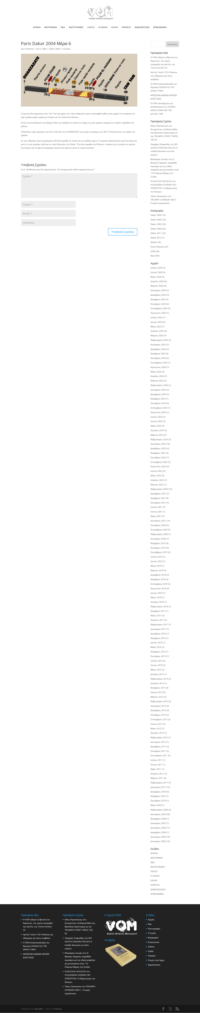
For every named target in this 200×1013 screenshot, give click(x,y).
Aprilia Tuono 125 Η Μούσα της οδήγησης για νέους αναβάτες (164, 76)
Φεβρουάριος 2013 (159, 701)
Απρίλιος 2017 (157, 620)
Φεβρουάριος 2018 (159, 606)
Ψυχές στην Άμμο (156, 960)
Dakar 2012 (156, 237)
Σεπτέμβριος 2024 (159, 362)
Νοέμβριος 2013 (158, 687)
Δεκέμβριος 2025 (158, 294)
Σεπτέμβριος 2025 (159, 308)
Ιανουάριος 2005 (158, 827)
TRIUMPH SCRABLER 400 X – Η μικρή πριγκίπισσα (80, 990)
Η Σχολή (152, 933)
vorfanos (29, 48)
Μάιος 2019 (156, 565)
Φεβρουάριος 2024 (159, 385)
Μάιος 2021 (156, 516)
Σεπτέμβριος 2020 (159, 529)
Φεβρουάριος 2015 (159, 678)
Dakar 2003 (156, 215)
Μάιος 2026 (156, 276)
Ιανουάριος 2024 (158, 389)
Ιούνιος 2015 (156, 665)
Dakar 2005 (156, 224)
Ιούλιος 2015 (156, 660)
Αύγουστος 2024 (158, 367)
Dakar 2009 (156, 228)
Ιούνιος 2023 (156, 421)
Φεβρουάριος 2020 (159, 534)
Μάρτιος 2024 (157, 380)
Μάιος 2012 (156, 728)
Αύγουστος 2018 (158, 588)
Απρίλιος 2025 (157, 331)
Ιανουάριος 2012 (158, 742)
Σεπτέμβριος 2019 (159, 552)
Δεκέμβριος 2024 (158, 349)
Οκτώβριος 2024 (158, 358)
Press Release (157, 246)
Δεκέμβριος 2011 (158, 746)
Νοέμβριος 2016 (158, 638)
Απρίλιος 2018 (157, 601)
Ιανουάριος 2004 (158, 836)
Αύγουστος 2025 (158, 312)
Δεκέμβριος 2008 (158, 818)
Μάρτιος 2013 (157, 696)
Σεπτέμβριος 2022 (159, 462)
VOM (153, 251)
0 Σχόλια (66, 48)
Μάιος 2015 (156, 669)
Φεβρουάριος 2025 (159, 340)
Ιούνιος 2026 (156, 272)
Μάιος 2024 (156, 371)
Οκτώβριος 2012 (158, 714)
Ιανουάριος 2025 (158, 344)
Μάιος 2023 (156, 425)
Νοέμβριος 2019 (158, 543)
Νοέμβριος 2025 (158, 299)
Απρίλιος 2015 (157, 674)
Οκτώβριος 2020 (158, 525)
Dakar (151, 951)
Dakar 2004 (54, 48)
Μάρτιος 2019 (157, 570)
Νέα (152, 255)
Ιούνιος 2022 (156, 471)
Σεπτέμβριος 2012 (159, 719)
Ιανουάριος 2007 (158, 823)
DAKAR (114, 27)
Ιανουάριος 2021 (158, 520)
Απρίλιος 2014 (157, 683)
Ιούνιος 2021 (156, 511)
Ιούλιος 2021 (156, 507)
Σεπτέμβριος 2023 (159, 407)
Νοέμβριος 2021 (158, 498)
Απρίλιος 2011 (157, 773)
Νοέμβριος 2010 (158, 796)
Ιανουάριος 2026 (158, 290)
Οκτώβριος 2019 (158, 547)
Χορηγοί (151, 955)
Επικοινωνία (153, 942)
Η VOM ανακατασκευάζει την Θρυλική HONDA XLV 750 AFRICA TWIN (164, 87)
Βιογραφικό (153, 937)
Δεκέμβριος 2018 (158, 574)
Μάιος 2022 (156, 475)
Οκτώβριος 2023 (158, 403)
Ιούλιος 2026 (156, 267)
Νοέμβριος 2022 (158, 453)
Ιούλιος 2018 (156, 593)
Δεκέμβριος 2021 (158, 493)
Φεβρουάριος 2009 (159, 809)
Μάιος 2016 (156, 647)
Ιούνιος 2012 (156, 724)
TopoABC (38, 1008)
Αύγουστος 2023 (158, 412)
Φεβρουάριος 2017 (159, 624)
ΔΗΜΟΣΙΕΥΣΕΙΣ (142, 27)
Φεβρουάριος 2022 (159, 489)
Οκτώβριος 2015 (158, 656)
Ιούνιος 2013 (156, 692)
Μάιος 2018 (156, 597)
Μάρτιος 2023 (157, 434)
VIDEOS (91, 27)
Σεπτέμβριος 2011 (159, 755)
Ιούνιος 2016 (156, 642)
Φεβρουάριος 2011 (159, 782)
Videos (151, 946)
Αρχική (151, 919)
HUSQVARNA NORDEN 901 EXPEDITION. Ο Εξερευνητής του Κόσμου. (164, 188)
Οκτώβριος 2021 (158, 502)
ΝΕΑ (63, 27)
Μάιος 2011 (156, 769)
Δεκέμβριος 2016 (158, 633)
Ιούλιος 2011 (156, 760)
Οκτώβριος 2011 (158, 751)
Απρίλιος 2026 (157, 281)
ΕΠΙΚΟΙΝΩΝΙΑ (160, 27)
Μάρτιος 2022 (157, 484)
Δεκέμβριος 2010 (158, 791)
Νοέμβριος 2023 (158, 398)
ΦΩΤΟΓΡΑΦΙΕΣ (76, 27)
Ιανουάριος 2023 (158, 443)
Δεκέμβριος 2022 (158, 448)
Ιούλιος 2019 (156, 556)
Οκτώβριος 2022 (158, 457)
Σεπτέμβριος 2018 (159, 583)
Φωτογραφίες (154, 928)
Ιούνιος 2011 (156, 764)
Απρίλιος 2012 (157, 732)
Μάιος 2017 (156, 615)
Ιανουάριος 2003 (158, 841)
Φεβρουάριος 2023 (159, 439)
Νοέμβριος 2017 (158, 611)
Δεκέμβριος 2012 (158, 710)
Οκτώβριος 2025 (158, 304)
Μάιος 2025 (156, 326)
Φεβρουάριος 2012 (159, 737)
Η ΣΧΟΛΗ (102, 27)
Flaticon (58, 1008)
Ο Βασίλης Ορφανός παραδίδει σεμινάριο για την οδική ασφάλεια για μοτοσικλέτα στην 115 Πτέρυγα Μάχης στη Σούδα (80, 960)
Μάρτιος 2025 (157, 335)
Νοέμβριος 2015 (158, 651)
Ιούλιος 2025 (156, 317)
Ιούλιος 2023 (156, 416)
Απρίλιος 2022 (157, 480)
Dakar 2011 (156, 233)
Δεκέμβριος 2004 (158, 832)
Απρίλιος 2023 (157, 430)
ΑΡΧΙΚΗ (37, 27)
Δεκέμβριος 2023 (158, 394)
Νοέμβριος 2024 (158, 353)
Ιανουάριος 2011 (158, 787)
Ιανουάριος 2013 (158, 705)
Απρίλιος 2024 (157, 376)
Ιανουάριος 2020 (158, 538)
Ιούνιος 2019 (156, 561)
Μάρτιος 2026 (157, 285)
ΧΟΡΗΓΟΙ (126, 27)
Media (154, 242)
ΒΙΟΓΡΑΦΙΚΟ (50, 27)
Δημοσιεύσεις (154, 964)
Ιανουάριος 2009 (158, 814)
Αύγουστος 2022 (158, 466)
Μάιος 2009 (156, 805)
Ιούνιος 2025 (156, 322)
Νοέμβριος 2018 (158, 579)
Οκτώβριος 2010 (158, 800)
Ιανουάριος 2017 (158, 629)
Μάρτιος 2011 (157, 778)
